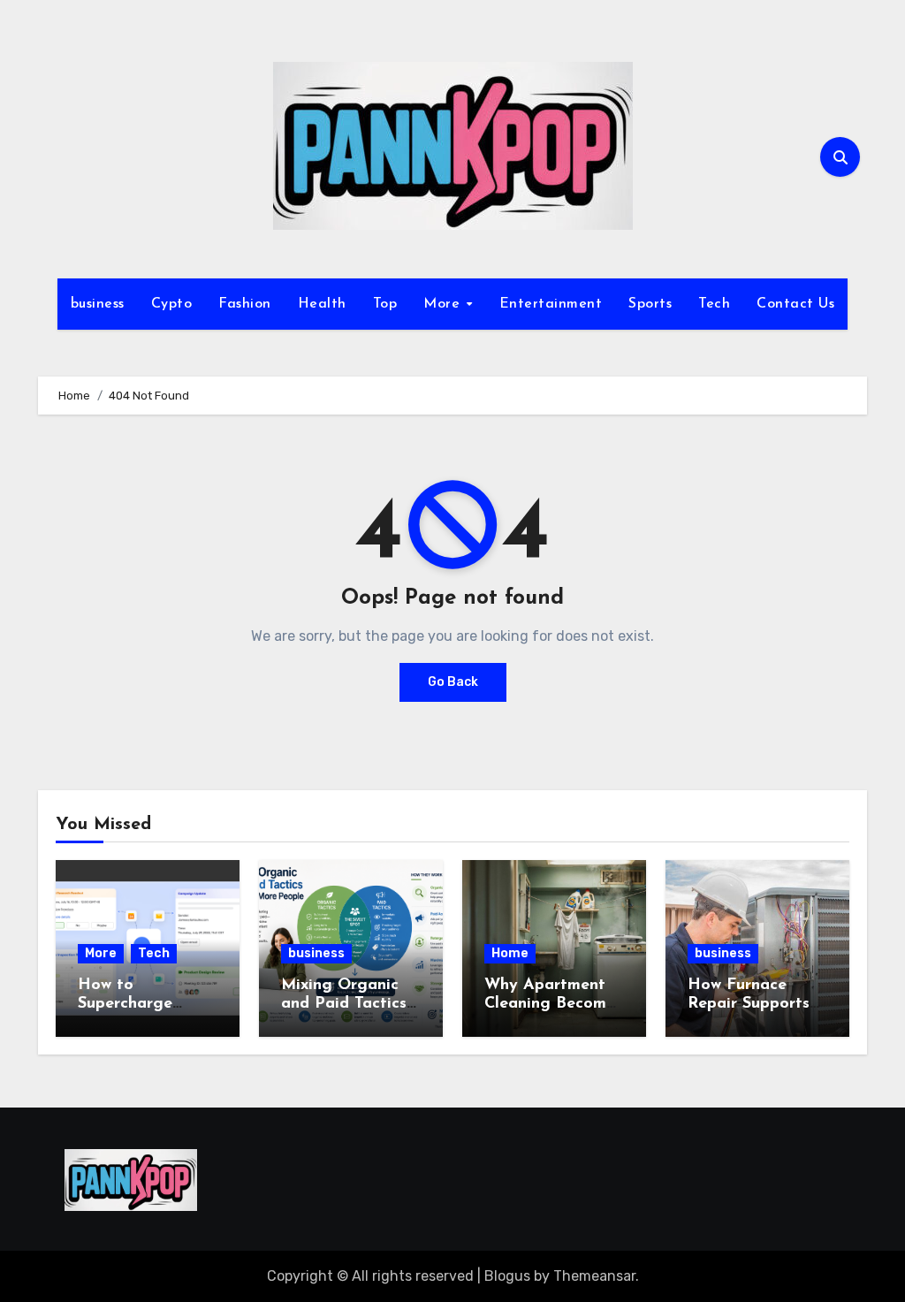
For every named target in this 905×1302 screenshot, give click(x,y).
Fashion (244, 304)
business (98, 304)
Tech (714, 304)
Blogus (507, 1276)
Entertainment (551, 304)
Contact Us (795, 304)
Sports (650, 304)
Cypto (172, 304)
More (444, 304)
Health (322, 304)
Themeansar (594, 1276)
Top (385, 304)
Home (510, 953)
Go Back (453, 681)
